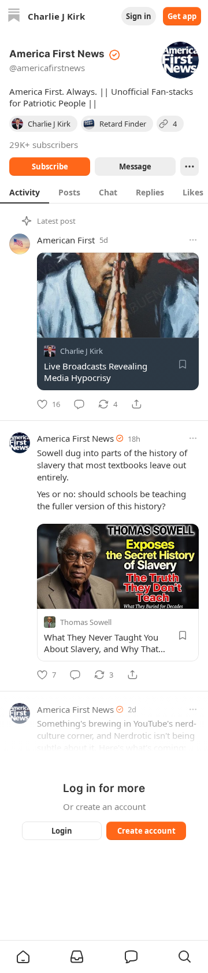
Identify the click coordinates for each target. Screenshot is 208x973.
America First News (75, 438)
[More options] (193, 240)
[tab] (24, 192)
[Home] (14, 16)
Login (61, 831)
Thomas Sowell (86, 621)
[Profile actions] (189, 166)
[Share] (136, 404)
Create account (146, 831)
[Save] (182, 364)
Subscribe (50, 166)
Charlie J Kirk (81, 351)
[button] (23, 957)
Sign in (138, 16)
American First (66, 240)
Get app (182, 16)
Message (135, 166)
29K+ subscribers (43, 144)
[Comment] (79, 404)
